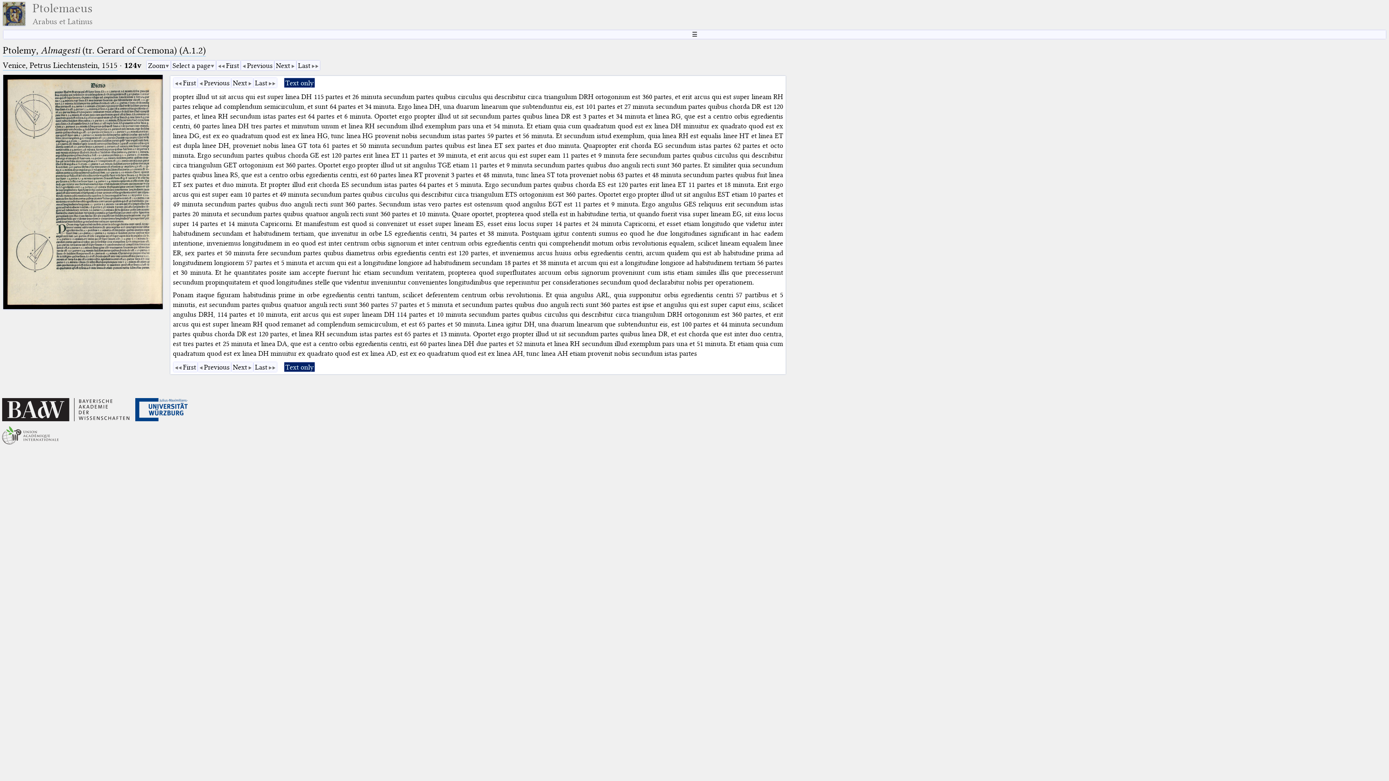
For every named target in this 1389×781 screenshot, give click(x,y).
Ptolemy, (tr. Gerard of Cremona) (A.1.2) (104, 50)
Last (304, 65)
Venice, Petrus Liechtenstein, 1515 (60, 65)
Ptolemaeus (63, 13)
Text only (299, 83)
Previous (260, 65)
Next (283, 65)
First (232, 65)
